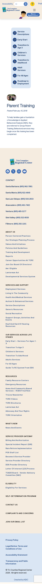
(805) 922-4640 (24, 193)
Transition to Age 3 (23, 46)
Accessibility (7, 4)
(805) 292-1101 (20, 224)
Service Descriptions (23, 33)
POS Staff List (12, 452)
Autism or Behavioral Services (19, 301)
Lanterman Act (12, 272)
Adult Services (22, 69)
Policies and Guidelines (17, 248)
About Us (10, 232)
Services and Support (17, 285)
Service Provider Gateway (19, 436)
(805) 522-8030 (22, 218)
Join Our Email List (15, 522)
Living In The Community (17, 293)
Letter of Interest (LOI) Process (20, 469)
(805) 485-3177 (20, 211)
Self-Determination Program (21, 496)
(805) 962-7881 (26, 186)
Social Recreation (14, 313)
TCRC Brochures (13, 403)
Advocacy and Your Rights (18, 411)
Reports (9, 256)
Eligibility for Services (16, 488)
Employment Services (15, 289)
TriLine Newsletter (14, 395)
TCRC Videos (12, 399)
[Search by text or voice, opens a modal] (21, 4)
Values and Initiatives (16, 244)
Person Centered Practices (18, 236)
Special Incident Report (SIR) (19, 444)
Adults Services (13, 359)
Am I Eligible (11, 268)
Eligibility (11, 483)
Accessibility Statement (16, 555)
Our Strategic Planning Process (20, 240)
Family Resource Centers (17, 380)
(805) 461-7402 (23, 205)
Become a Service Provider (18, 456)
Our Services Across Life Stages (19, 336)
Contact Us (12, 505)
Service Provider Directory (18, 460)
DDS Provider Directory (16, 465)
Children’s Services (22, 54)
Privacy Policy (12, 540)
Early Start (22, 40)
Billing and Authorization (17, 440)
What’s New (12, 423)
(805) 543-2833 (27, 199)
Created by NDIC (21, 580)
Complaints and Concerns (20, 513)
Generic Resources (14, 309)
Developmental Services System (20, 276)
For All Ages (23, 76)
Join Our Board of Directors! (19, 264)
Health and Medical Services (19, 297)
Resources (11, 376)
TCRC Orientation (14, 415)
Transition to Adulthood (23, 61)
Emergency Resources (16, 384)
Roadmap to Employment (23, 82)
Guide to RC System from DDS (20, 368)
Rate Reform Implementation (19, 448)
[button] (35, 10)
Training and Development (18, 252)
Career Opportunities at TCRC (20, 260)
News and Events (14, 428)
